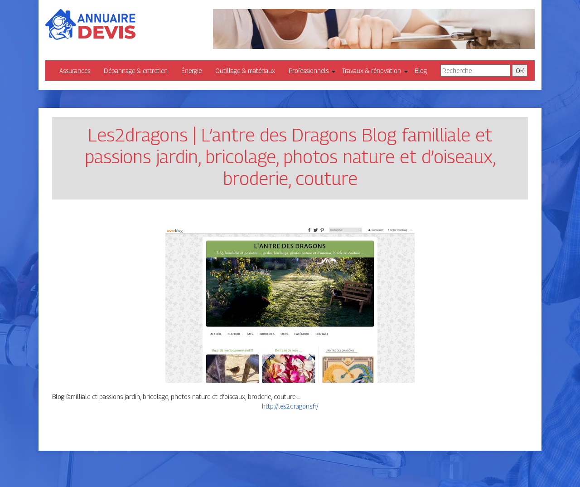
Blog (421, 70)
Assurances (74, 70)
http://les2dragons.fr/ (290, 406)
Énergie (191, 70)
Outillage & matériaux (245, 70)
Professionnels (309, 70)
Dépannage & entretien (136, 70)
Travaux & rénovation (371, 70)
